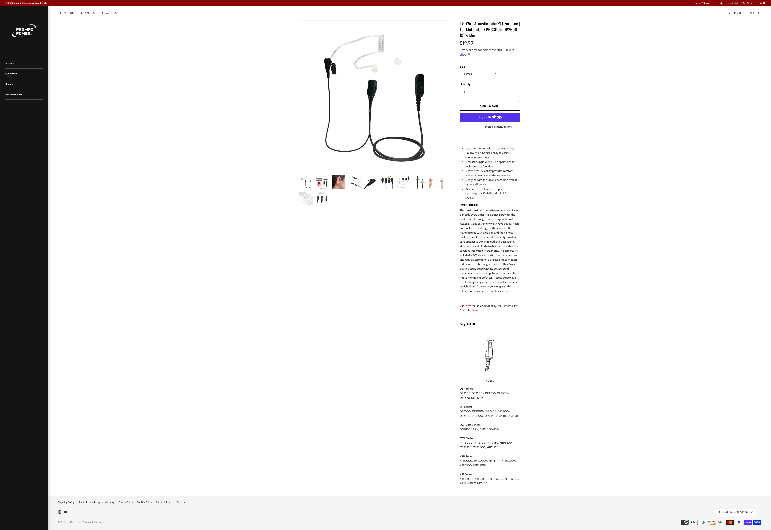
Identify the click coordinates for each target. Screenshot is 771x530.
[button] (441, 95)
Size (462, 66)
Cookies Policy (144, 502)
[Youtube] (65, 512)
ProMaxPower (74, 522)
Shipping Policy (66, 502)
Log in (698, 3)
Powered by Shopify (92, 522)
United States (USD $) (737, 3)
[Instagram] (59, 512)
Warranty (109, 502)
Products (9, 63)
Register (707, 3)
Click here (465, 306)
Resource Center (13, 94)
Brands (9, 84)
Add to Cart (490, 106)
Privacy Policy (125, 502)
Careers (181, 502)
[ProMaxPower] (24, 30)
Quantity (465, 84)
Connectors (11, 73)
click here (472, 310)
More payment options (499, 126)
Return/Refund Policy (89, 502)
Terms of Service (164, 502)
